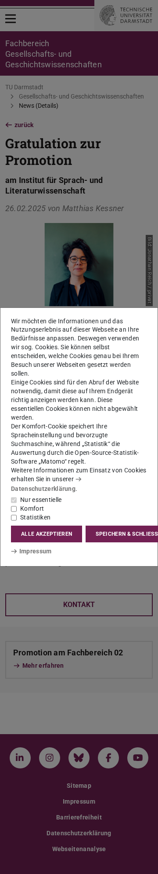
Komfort (32, 508)
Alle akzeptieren (46, 534)
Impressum (35, 551)
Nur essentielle (41, 499)
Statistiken (35, 517)
